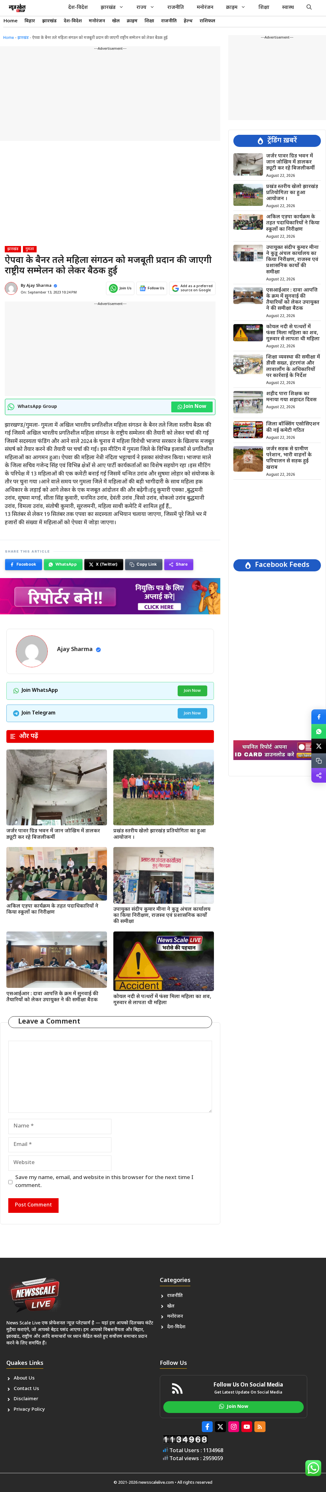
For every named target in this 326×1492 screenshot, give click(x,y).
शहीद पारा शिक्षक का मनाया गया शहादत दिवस (291, 397)
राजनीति (175, 7)
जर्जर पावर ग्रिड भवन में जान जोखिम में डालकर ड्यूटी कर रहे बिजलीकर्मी (53, 834)
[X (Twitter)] (318, 746)
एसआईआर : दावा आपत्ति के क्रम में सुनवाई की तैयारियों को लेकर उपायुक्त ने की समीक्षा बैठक (52, 997)
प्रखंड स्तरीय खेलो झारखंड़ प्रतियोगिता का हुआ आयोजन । (159, 834)
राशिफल (207, 21)
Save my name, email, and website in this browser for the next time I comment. (104, 1182)
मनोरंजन (205, 7)
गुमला (29, 249)
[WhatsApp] (318, 731)
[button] (309, 8)
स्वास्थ (288, 7)
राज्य (141, 7)
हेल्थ (188, 21)
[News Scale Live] (17, 8)
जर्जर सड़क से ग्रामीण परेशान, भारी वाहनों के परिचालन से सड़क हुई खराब (289, 458)
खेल (116, 21)
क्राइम (231, 7)
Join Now (195, 406)
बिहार (30, 21)
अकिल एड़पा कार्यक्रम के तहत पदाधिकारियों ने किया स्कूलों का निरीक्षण (52, 909)
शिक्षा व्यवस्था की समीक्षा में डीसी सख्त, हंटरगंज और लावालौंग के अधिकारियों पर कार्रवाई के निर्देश (293, 366)
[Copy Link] (318, 760)
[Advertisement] (110, 96)
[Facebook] (318, 716)
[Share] (318, 775)
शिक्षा (264, 7)
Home (11, 21)
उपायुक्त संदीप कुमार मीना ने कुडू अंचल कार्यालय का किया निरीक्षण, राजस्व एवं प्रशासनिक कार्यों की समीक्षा (161, 915)
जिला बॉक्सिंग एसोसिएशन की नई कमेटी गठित (293, 427)
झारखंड (108, 7)
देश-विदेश (78, 7)
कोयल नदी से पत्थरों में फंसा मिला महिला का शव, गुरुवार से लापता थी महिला (162, 1000)
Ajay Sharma (39, 285)
